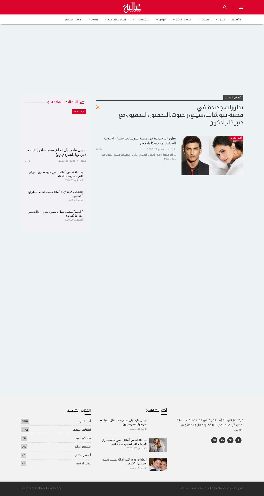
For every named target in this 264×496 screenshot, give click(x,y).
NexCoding (55, 487)
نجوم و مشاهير (117, 19)
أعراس (162, 19)
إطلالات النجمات (82, 429)
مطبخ (94, 19)
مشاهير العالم (82, 446)
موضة (205, 19)
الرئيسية (236, 19)
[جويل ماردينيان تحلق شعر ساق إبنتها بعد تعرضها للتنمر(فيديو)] (55, 127)
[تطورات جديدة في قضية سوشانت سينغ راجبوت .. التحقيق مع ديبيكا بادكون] (212, 155)
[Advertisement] (132, 64)
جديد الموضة (83, 463)
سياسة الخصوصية (187, 487)
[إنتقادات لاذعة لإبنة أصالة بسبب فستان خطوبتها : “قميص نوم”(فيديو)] (158, 464)
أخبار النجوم (236, 138)
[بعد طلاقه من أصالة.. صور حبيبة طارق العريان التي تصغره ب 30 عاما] (158, 445)
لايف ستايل (142, 19)
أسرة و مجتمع (73, 19)
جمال (222, 19)
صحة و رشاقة (184, 19)
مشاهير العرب (83, 438)
